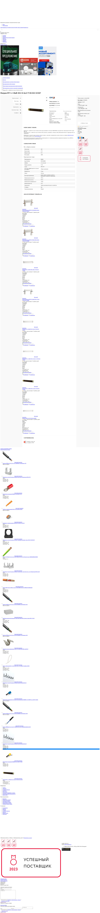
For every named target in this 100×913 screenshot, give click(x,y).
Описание (17, 104)
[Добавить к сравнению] (47, 100)
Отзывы (4, 809)
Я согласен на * (11, 899)
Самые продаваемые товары (6, 448)
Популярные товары (7, 801)
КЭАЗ (66, 112)
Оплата (4, 40)
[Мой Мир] (81, 138)
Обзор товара (16, 101)
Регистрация (5, 25)
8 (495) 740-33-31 (18, 27)
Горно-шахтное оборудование (9, 37)
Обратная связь (3, 878)
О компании (5, 807)
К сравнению (32, 226)
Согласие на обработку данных (9, 792)
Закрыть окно (3, 902)
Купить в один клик (5, 901)
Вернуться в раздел (15, 98)
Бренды (4, 38)
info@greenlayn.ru (3, 27)
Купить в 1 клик (85, 123)
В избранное (25, 226)
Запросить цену (4, 910)
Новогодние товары (7, 799)
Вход (4, 24)
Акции (4, 787)
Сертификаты (16, 112)
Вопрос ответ (5, 813)
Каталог (4, 36)
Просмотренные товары (5, 449)
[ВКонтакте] (78, 138)
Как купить (5, 791)
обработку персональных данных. (14, 899)
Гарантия (4, 790)
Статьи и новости (6, 789)
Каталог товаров (3, 44)
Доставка (4, 39)
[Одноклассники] (80, 138)
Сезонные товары (6, 800)
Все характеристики (67, 111)
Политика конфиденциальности (9, 793)
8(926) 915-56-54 (70, 135)
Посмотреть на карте (28, 837)
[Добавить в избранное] (47, 98)
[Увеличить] (35, 110)
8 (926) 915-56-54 (11, 27)
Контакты (5, 41)
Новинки (4, 798)
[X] (83, 138)
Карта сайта (5, 794)
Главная (4, 35)
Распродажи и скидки (7, 802)
